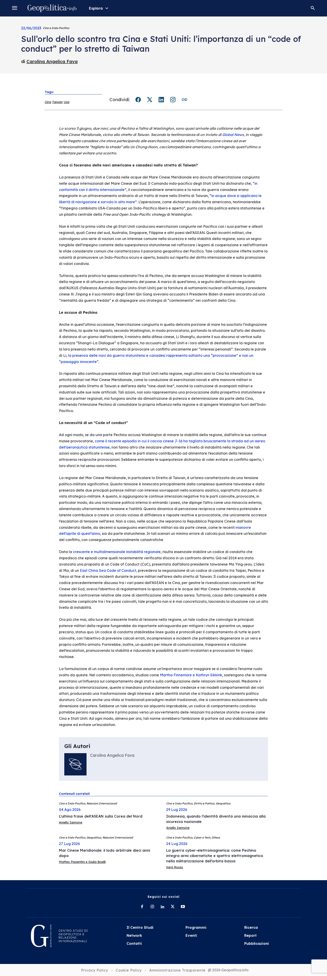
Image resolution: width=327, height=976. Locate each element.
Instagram (172, 99)
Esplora (96, 8)
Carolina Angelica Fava (52, 61)
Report (250, 935)
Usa (66, 102)
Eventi (191, 935)
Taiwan (57, 102)
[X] (173, 907)
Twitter (149, 99)
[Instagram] (152, 907)
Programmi (196, 927)
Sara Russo (174, 867)
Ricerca (251, 927)
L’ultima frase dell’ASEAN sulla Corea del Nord (100, 816)
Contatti (134, 943)
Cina (48, 102)
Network (134, 935)
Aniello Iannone (70, 822)
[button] (312, 8)
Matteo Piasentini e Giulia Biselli (82, 862)
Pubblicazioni (256, 943)
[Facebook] (142, 907)
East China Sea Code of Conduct (108, 570)
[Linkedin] (162, 907)
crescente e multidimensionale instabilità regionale (117, 552)
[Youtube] (183, 907)
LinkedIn (161, 99)
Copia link (184, 99)
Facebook (138, 99)
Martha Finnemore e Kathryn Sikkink (191, 675)
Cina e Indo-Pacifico (56, 28)
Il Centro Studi (140, 927)
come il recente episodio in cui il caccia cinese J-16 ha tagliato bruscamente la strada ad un (174, 441)
